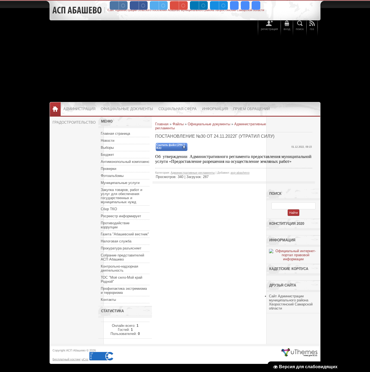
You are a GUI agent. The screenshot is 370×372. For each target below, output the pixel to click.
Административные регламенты (193, 172)
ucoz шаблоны (299, 352)
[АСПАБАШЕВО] (77, 10)
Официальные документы (209, 124)
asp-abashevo (240, 172)
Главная (161, 124)
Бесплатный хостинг (67, 359)
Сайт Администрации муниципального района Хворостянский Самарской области (291, 302)
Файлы (178, 124)
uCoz (85, 359)
